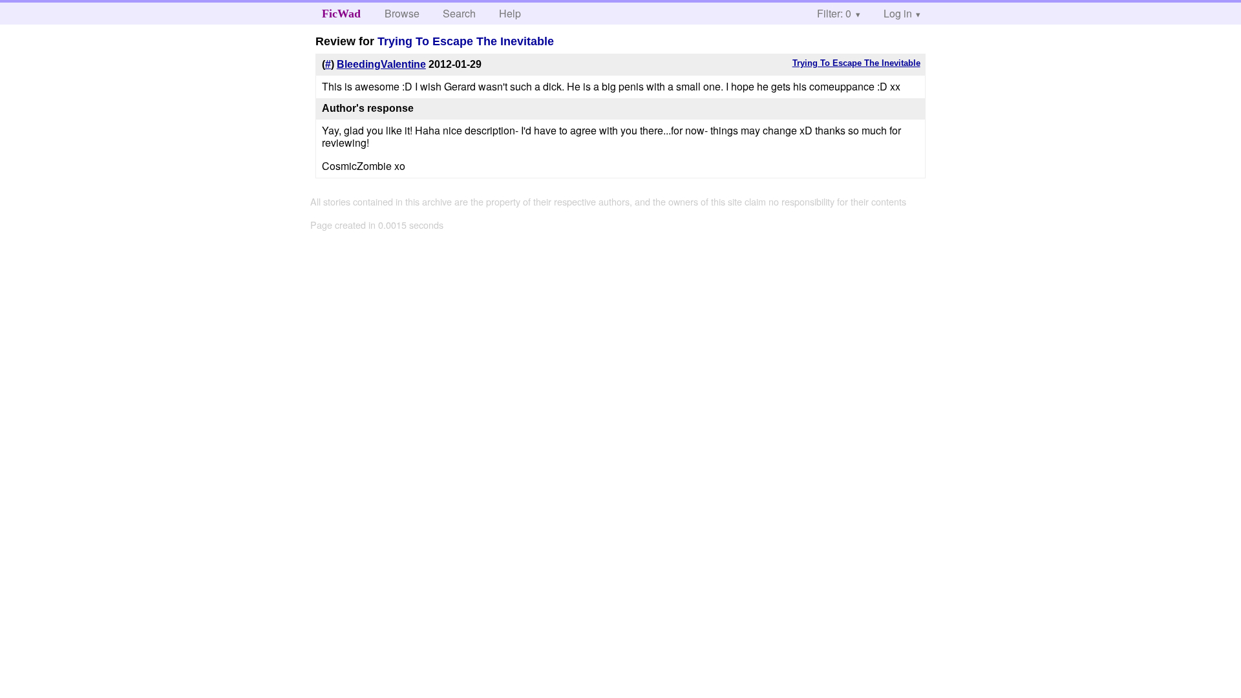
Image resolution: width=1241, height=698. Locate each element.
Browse (402, 13)
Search (459, 13)
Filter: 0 (834, 13)
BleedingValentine (381, 64)
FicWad (341, 13)
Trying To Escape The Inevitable (465, 41)
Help (510, 13)
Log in (898, 13)
